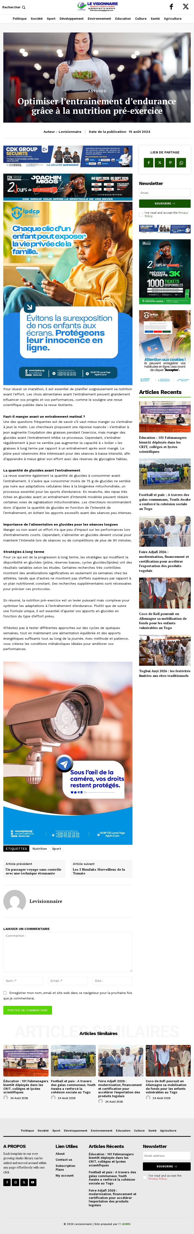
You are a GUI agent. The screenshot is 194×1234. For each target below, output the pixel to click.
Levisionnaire (70, 132)
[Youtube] (32, 1182)
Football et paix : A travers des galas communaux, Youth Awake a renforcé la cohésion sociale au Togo (165, 501)
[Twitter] (186, 7)
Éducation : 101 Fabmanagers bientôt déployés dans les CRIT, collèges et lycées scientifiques (163, 444)
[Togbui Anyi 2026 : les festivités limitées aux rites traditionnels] (165, 650)
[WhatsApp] (181, 162)
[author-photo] (6, 1097)
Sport (56, 848)
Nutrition (39, 848)
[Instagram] (15, 1182)
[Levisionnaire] (14, 901)
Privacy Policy (157, 1178)
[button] (14, 7)
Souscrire (163, 203)
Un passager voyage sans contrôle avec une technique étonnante (33, 872)
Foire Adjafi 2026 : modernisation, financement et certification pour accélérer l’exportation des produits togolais (164, 561)
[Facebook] (171, 7)
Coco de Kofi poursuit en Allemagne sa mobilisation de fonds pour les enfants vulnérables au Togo (163, 620)
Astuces (97, 91)
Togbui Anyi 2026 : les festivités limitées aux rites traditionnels (164, 673)
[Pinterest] (170, 162)
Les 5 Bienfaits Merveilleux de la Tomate (99, 872)
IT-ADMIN (124, 1224)
